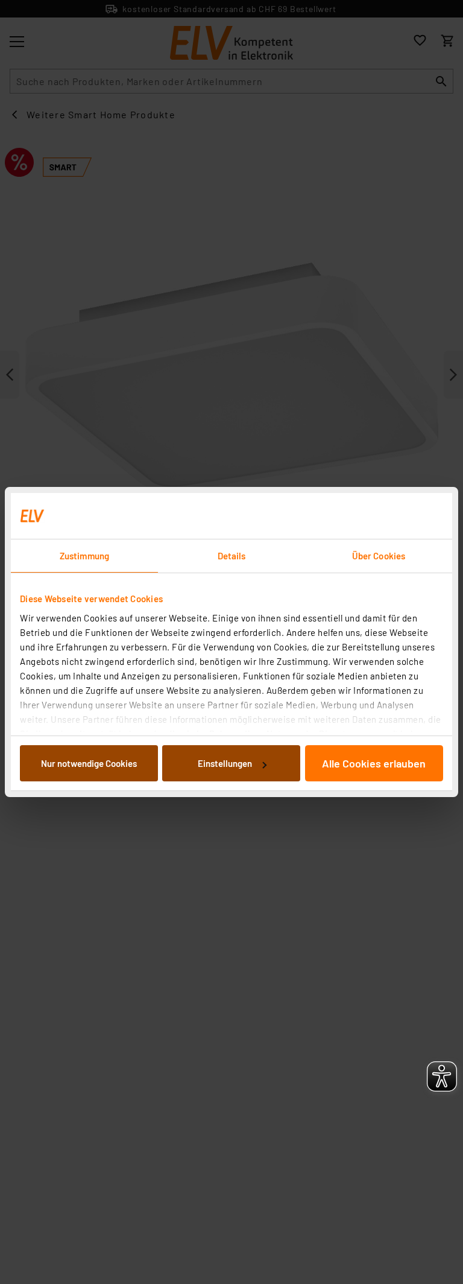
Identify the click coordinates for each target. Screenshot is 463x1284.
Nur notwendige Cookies (89, 763)
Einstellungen (225, 763)
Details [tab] (232, 555)
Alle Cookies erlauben (374, 763)
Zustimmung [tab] (84, 555)
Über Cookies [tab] (378, 555)
